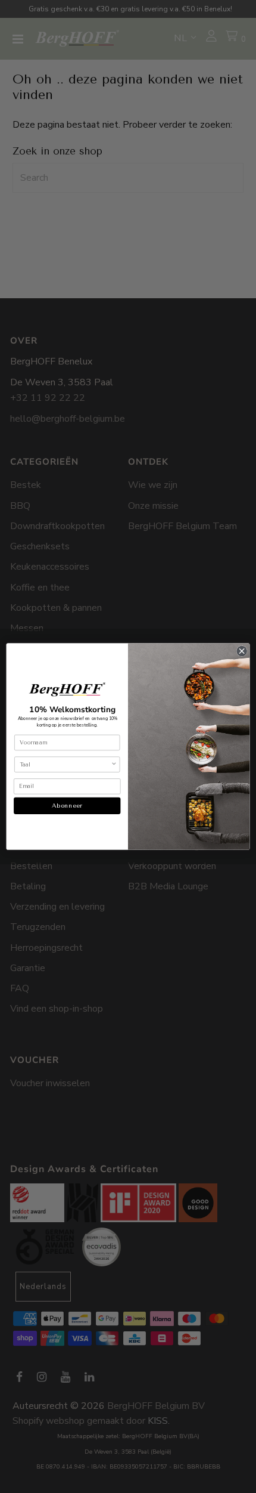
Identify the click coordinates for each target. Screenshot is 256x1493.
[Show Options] (114, 764)
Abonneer (67, 805)
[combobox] (65, 764)
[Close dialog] (241, 650)
